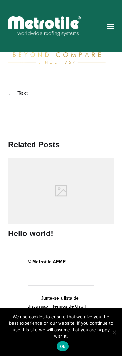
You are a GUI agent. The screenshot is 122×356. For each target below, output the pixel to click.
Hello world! (30, 233)
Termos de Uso (67, 306)
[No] (114, 332)
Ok (63, 346)
